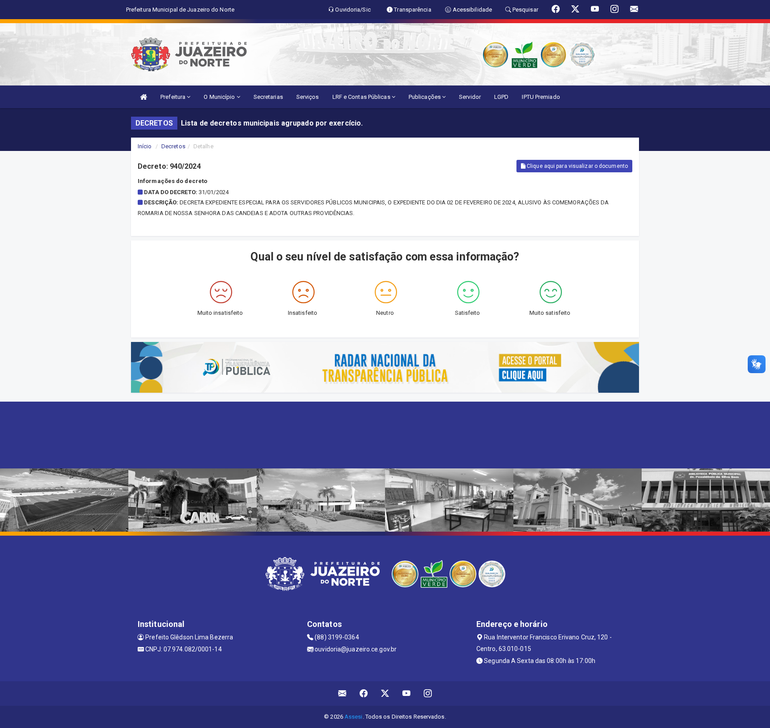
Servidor (470, 97)
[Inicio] (143, 96)
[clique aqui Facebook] (364, 693)
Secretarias (268, 97)
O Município (220, 97)
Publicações (425, 97)
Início (145, 146)
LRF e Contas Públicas (362, 97)
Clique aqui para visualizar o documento (576, 166)
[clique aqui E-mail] (342, 693)
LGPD (501, 97)
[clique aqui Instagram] (428, 693)
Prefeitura (173, 97)
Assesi (353, 716)
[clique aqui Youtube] (406, 693)
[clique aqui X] (385, 693)
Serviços (307, 97)
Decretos (173, 146)
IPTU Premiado (541, 97)
